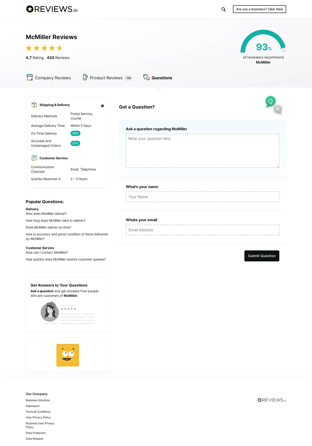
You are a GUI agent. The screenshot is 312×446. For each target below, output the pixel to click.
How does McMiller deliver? (46, 213)
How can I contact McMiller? (47, 252)
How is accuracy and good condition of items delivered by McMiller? (67, 236)
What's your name (142, 186)
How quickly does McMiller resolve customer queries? (66, 259)
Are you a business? (259, 9)
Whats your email (141, 220)
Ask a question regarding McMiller (156, 129)
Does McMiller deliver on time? (48, 227)
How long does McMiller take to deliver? (55, 220)
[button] (223, 9)
